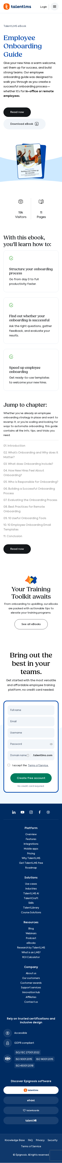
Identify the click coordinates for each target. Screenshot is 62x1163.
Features (31, 839)
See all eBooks (31, 624)
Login (43, 7)
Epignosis (21, 1155)
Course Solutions (31, 912)
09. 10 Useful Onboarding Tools (24, 518)
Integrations (31, 844)
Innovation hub (31, 992)
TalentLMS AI (31, 893)
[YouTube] (22, 812)
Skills (31, 903)
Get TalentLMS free (31, 863)
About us (31, 973)
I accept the (19, 765)
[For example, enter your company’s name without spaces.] (28, 755)
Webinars (31, 933)
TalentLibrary (31, 908)
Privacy (40, 1140)
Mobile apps (31, 849)
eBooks (31, 943)
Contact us (31, 1002)
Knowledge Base (15, 1140)
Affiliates (31, 997)
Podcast (31, 938)
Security (53, 1140)
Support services (31, 988)
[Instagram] (31, 812)
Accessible (20, 1033)
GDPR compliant (24, 1043)
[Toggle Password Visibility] (51, 744)
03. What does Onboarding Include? (28, 464)
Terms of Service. (38, 765)
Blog (31, 929)
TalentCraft (31, 898)
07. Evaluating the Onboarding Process (30, 500)
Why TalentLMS (31, 858)
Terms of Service (31, 1146)
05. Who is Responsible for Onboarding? (30, 482)
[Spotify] (48, 812)
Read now (17, 112)
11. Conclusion (12, 536)
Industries (31, 889)
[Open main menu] (55, 6)
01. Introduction (14, 446)
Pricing (31, 853)
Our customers (31, 978)
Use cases (31, 884)
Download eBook (22, 124)
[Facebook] (40, 812)
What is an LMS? (31, 952)
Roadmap (31, 868)
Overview (31, 834)
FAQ (30, 1140)
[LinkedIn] (14, 812)
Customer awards (31, 983)
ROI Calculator (31, 957)
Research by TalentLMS (31, 948)
